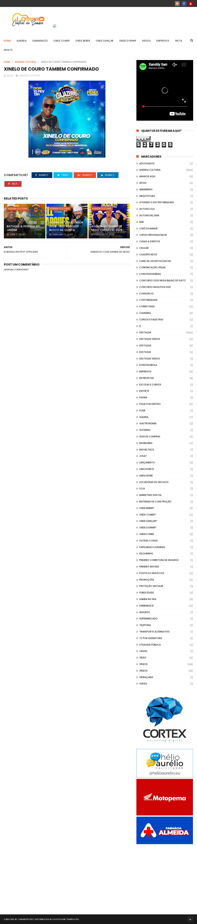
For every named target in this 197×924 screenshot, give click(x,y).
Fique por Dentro (150, 404)
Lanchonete (146, 469)
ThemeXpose (25, 919)
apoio (143, 183)
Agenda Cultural (25, 61)
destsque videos (149, 358)
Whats (8, 50)
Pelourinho (146, 553)
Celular (144, 248)
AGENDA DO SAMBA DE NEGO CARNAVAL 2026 (106, 228)
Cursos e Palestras (151, 319)
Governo (145, 430)
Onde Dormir (127, 40)
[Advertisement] (164, 875)
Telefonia (145, 625)
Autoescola (147, 209)
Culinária (145, 313)
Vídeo (142, 657)
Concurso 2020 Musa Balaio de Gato (162, 280)
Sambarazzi (40, 40)
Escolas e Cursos (150, 384)
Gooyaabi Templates (66, 919)
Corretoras (147, 306)
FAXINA (143, 397)
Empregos (162, 40)
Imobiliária (145, 443)
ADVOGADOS (146, 163)
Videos (146, 40)
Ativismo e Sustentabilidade (156, 202)
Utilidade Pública (150, 644)
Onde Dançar (105, 40)
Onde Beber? (146, 508)
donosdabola (148, 365)
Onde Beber (82, 40)
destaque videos (149, 339)
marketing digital (150, 495)
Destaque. (145, 345)
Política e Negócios (151, 573)
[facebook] (184, 3)
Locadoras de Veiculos (154, 482)
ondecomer (146, 534)
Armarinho (146, 189)
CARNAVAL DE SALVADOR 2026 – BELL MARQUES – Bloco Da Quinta (66, 226)
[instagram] (177, 3)
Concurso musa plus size (155, 287)
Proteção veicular (151, 586)
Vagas (143, 651)
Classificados (148, 254)
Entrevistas (146, 378)
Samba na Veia (147, 599)
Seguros (144, 612)
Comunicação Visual (152, 267)
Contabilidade (148, 300)
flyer (142, 410)
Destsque (145, 352)
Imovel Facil (146, 449)
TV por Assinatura (150, 638)
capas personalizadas (153, 234)
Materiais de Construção (155, 501)
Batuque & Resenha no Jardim (23, 228)
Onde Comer (61, 40)
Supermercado (148, 618)
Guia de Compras (149, 436)
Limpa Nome (146, 475)
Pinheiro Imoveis (149, 566)
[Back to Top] (190, 919)
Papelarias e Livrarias (152, 547)
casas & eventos (149, 241)
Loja (142, 488)
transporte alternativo (154, 631)
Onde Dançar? (148, 521)
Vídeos (143, 670)
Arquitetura (147, 196)
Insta (178, 40)
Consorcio (146, 293)
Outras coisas (148, 540)
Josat (143, 456)
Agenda (22, 40)
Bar (141, 222)
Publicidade (146, 592)
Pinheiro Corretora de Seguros (159, 560)
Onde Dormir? (147, 527)
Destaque (145, 332)
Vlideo (143, 683)
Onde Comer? (147, 514)
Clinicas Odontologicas (155, 261)
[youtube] (190, 3)
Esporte (144, 391)
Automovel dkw (149, 215)
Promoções (146, 579)
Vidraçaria (146, 677)
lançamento (147, 462)
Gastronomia (147, 423)
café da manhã (148, 228)
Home (7, 40)
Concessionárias (150, 274)
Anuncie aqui (147, 176)
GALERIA (143, 417)
